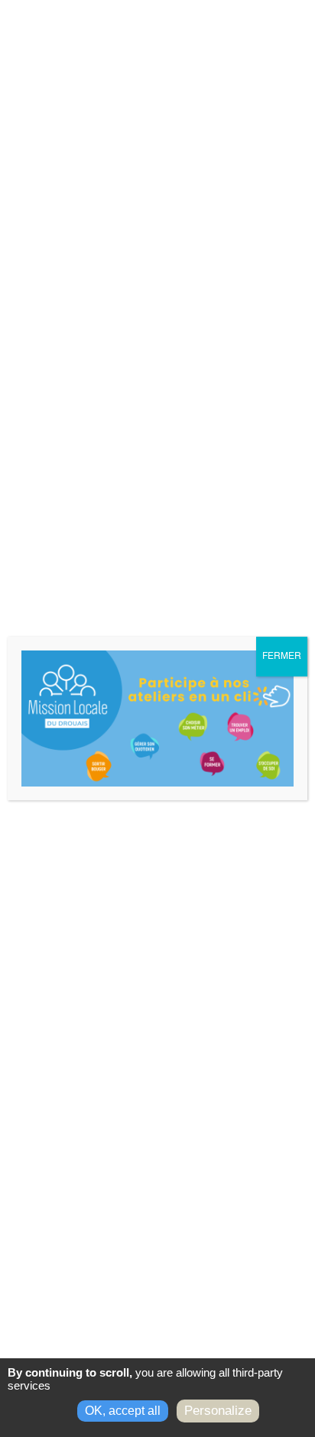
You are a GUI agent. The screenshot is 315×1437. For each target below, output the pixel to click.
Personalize (218, 1410)
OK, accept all (123, 1410)
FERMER (281, 656)
